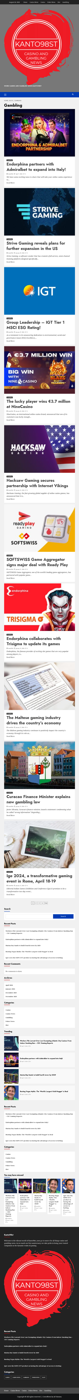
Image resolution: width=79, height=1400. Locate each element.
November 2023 (11, 996)
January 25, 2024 (20, 411)
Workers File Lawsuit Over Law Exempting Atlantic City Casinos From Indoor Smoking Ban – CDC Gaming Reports (39, 932)
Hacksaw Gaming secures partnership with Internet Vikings (37, 483)
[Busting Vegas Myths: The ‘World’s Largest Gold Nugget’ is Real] (54, 1186)
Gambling (65, 2)
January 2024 (10, 989)
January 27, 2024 (20, 332)
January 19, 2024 (20, 648)
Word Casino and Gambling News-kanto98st (23, 86)
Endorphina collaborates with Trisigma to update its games (34, 641)
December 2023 (11, 993)
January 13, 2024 (20, 885)
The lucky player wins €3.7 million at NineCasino (38, 404)
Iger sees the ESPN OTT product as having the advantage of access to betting (34, 958)
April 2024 (9, 985)
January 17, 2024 (20, 727)
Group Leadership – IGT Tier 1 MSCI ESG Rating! (36, 325)
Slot (59, 2)
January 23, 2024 (20, 490)
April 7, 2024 (19, 174)
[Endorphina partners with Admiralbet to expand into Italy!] (25, 1186)
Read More (11, 183)
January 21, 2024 (20, 569)
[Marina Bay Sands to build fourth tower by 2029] (39, 1186)
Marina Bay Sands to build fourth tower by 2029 (23, 945)
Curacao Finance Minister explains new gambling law (38, 799)
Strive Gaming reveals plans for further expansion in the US (36, 245)
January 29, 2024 (20, 253)
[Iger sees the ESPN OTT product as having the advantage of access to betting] (68, 1186)
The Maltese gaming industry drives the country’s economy (34, 720)
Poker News (51, 2)
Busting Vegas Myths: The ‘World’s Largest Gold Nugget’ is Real (29, 952)
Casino (43, 2)
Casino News (34, 2)
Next (46, 903)
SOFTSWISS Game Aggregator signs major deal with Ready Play (37, 562)
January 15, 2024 (20, 806)
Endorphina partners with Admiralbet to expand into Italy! (36, 166)
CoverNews (47, 1397)
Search (7, 909)
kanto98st (10, 174)
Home (25, 2)
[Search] (73, 94)
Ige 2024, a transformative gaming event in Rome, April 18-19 (39, 878)
